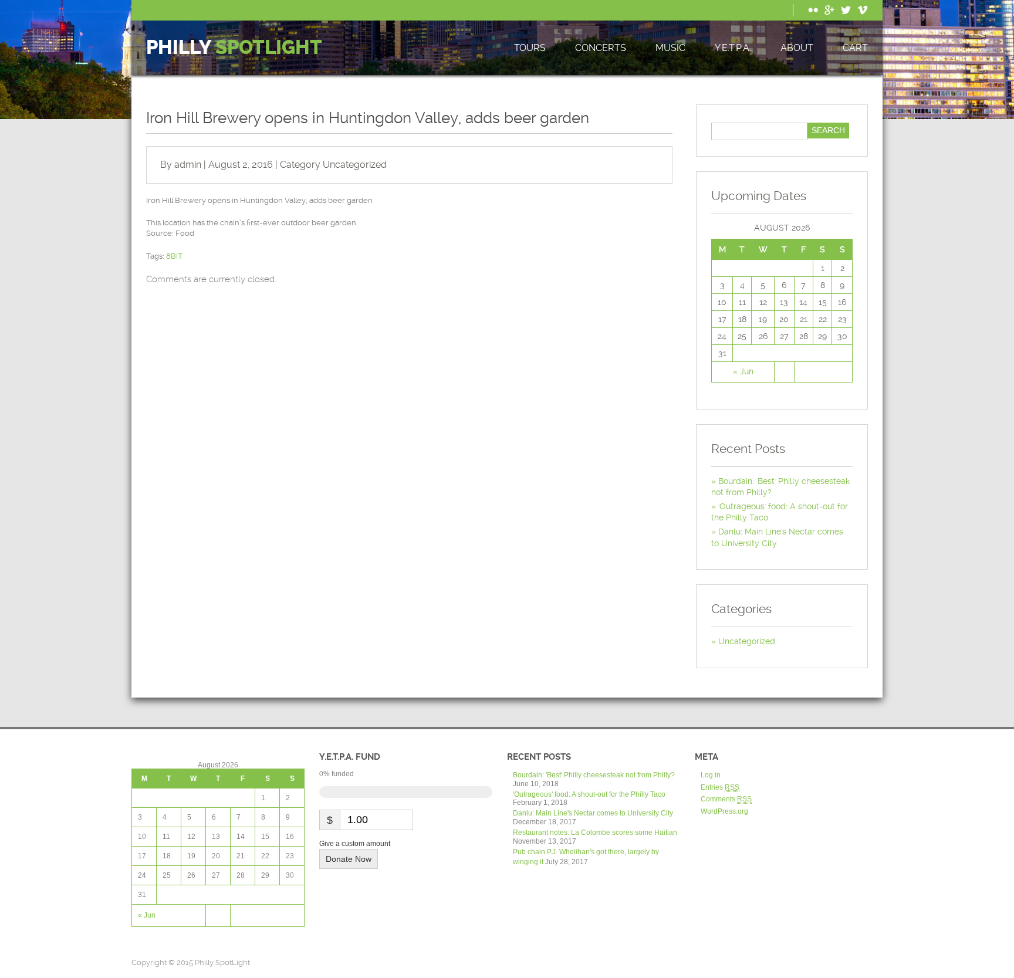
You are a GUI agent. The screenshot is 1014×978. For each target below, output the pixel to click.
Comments (726, 799)
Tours (530, 47)
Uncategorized (355, 164)
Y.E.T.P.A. (733, 47)
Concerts (600, 47)
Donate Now (348, 859)
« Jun (743, 371)
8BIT (174, 256)
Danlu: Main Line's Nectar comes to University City (593, 813)
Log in (711, 775)
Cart (855, 47)
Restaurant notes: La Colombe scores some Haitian (595, 832)
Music (670, 47)
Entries (720, 787)
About (796, 47)
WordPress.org (724, 811)
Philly (234, 47)
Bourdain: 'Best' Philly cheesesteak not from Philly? (594, 775)
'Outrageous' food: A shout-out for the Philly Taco (589, 794)
